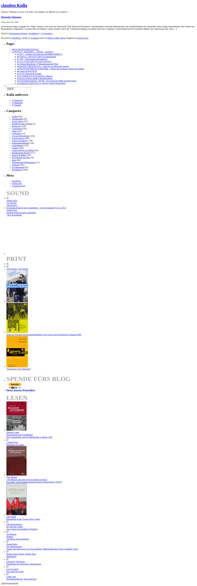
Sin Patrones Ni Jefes (21, 157)
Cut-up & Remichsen (21, 136)
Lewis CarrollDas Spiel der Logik (14, 570)
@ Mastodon (17, 103)
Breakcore (16, 126)
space (14, 160)
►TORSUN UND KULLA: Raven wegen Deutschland (41, 83)
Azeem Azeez (82, 38)
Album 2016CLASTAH (12, 203)
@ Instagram (17, 100)
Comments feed (18, 186)
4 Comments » (47, 33)
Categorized (17, 129)
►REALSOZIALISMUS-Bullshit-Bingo (35, 78)
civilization (16, 133)
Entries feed (17, 183)
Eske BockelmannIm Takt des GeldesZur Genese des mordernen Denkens (21, 526)
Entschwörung (18, 138)
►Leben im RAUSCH (27, 71)
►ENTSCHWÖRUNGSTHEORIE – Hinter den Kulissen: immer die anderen (50, 69)
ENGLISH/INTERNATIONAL (25, 49)
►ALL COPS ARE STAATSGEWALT (34, 61)
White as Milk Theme (56, 38)
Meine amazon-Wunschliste (20, 390)
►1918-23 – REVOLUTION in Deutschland (36, 57)
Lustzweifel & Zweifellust (23, 150)
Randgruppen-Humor (18, 33)
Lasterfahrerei (17, 145)
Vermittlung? (34, 33)
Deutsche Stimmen (11, 17)
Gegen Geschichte (19, 141)
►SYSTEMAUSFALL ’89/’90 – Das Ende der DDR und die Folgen (46, 81)
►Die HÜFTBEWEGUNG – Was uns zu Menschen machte (43, 66)
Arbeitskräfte (17, 119)
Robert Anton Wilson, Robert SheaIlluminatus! (21, 555)
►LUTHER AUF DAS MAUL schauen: (35, 76)
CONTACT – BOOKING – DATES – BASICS (32, 52)
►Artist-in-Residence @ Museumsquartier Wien (37, 64)
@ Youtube (16, 105)
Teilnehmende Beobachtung (24, 162)
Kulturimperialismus (20, 143)
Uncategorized (18, 167)
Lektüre (15, 148)
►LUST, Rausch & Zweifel (29, 73)
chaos (14, 131)
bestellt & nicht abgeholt (22, 124)
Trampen (15, 165)
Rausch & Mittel (19, 155)
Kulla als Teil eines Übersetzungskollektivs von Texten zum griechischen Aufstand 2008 (43, 335)
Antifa (14, 116)
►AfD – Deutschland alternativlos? (32, 59)
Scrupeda (35, 38)
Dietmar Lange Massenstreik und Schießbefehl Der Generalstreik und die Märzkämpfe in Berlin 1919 (29, 434)
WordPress (16, 38)
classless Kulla (14, 5)
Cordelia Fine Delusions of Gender (15, 443)
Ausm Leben (17, 121)
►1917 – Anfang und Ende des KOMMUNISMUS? (39, 54)
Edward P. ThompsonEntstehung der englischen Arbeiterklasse (23, 562)
